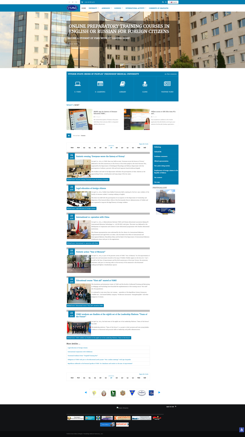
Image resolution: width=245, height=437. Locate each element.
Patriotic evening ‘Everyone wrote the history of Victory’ (100, 156)
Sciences (117, 8)
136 (100, 147)
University (93, 8)
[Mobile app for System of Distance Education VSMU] (79, 119)
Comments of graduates (158, 8)
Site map (157, 182)
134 (90, 147)
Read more (74, 44)
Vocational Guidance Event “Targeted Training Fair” (83, 355)
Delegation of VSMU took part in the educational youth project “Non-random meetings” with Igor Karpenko (99, 359)
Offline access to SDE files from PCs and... (163, 112)
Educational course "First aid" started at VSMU (96, 280)
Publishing (157, 147)
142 (133, 147)
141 (127, 147)
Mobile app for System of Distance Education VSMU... (105, 112)
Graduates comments (160, 156)
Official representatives (161, 161)
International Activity (135, 8)
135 (95, 147)
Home (84, 8)
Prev (78, 147)
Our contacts (158, 177)
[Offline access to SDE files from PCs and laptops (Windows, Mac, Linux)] (137, 119)
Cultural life (157, 152)
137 (106, 147)
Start (72, 147)
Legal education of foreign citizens (91, 188)
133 (84, 147)
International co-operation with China (92, 217)
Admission (106, 8)
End (145, 147)
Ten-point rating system (162, 166)
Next (138, 147)
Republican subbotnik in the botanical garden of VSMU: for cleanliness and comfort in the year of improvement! (100, 363)
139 (117, 147)
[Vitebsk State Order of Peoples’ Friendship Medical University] (73, 7)
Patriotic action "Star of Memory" (90, 252)
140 (122, 147)
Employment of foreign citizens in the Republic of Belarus (166, 172)
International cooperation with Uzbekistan (80, 351)
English (174, 2)
